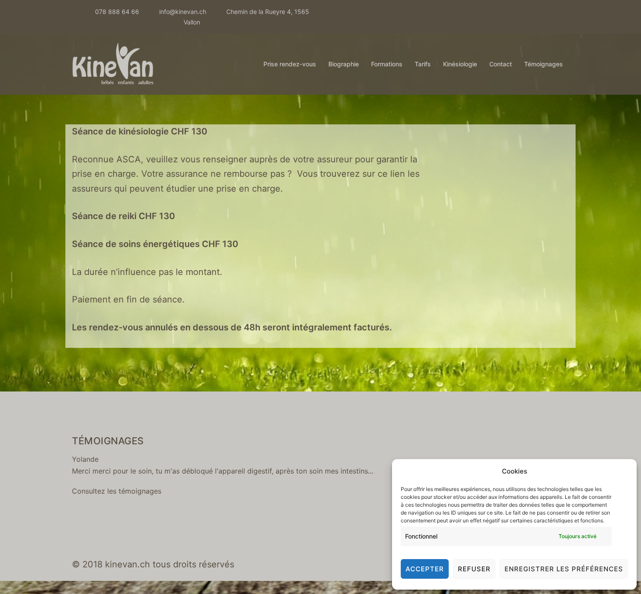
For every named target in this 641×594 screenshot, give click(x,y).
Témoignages (543, 64)
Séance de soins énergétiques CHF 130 (155, 244)
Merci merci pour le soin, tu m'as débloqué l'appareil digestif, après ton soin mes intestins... (222, 471)
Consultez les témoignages (116, 491)
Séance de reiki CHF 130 (123, 216)
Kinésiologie (460, 64)
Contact (500, 64)
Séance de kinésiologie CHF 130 (139, 131)
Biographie (343, 64)
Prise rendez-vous (289, 64)
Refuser (474, 569)
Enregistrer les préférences (564, 569)
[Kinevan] (114, 63)
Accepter (425, 569)
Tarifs (423, 64)
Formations (386, 64)
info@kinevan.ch (182, 11)
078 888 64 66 (117, 11)
